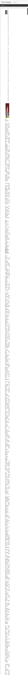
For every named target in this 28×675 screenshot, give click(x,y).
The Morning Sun (6, 221)
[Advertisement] (16, 30)
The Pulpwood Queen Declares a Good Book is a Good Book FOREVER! (8, 56)
